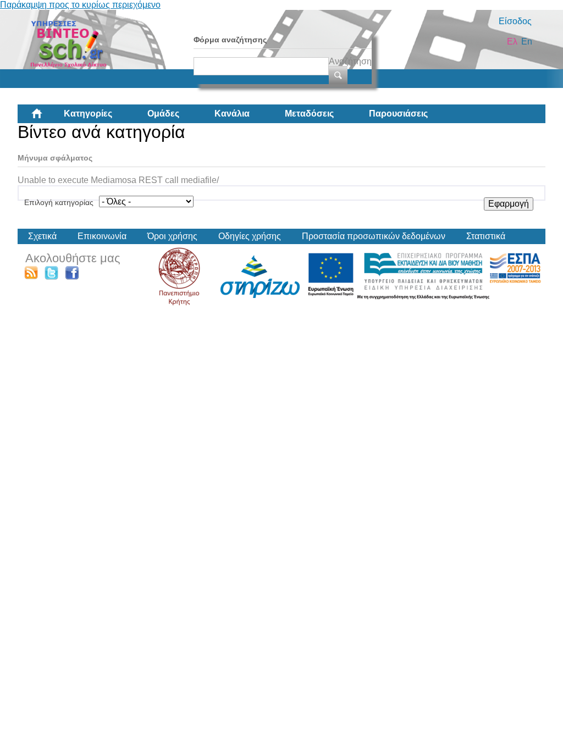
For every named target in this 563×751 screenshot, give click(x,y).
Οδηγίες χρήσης (249, 236)
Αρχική (45, 117)
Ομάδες (163, 113)
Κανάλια (232, 113)
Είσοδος (515, 21)
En (526, 41)
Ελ (512, 41)
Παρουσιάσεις (398, 113)
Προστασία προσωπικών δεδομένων (373, 236)
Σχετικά (42, 236)
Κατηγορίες (88, 113)
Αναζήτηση (350, 61)
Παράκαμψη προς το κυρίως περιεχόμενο (80, 4)
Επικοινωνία (102, 236)
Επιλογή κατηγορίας (58, 202)
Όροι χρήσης (172, 236)
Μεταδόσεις (309, 113)
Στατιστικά (485, 236)
